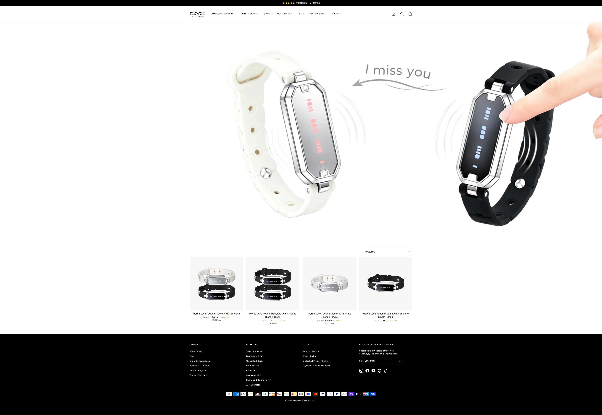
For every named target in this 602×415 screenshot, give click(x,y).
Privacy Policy (309, 356)
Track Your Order (254, 351)
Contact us (251, 370)
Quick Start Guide (254, 361)
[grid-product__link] (216, 284)
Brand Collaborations (200, 361)
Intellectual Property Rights (315, 361)
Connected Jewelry (222, 14)
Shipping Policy (253, 375)
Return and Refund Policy (258, 380)
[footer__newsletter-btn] (401, 361)
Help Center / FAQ (255, 356)
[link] (197, 14)
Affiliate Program (198, 370)
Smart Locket (249, 14)
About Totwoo (196, 351)
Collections (284, 14)
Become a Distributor (200, 365)
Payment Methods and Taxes (316, 365)
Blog (192, 356)
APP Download (253, 385)
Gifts (267, 14)
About (335, 14)
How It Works (317, 14)
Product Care (252, 365)
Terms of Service (311, 351)
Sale (301, 14)
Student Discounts (198, 375)
